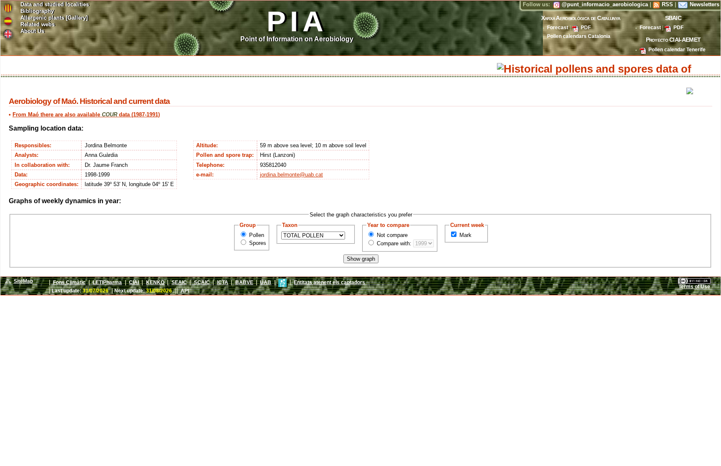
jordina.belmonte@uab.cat (291, 174)
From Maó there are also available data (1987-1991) (86, 114)
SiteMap (23, 281)
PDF (586, 27)
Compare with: (393, 243)
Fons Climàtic (69, 282)
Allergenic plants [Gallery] (54, 18)
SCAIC (202, 282)
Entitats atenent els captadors (329, 282)
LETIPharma (107, 282)
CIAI (134, 282)
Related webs (37, 25)
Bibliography (37, 11)
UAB (265, 282)
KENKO (155, 282)
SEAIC (179, 282)
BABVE (244, 282)
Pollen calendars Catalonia (578, 36)
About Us (32, 31)
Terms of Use (694, 286)
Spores (256, 243)
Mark (464, 235)
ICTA (222, 282)
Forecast (557, 27)
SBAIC (673, 18)
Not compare (391, 235)
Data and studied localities (54, 5)
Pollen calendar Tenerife (677, 49)
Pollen (255, 235)
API (185, 290)
